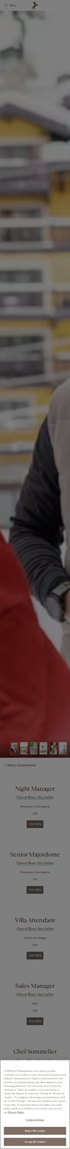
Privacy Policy (16, 1112)
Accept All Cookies (34, 1141)
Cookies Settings (35, 1119)
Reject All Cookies (35, 1130)
